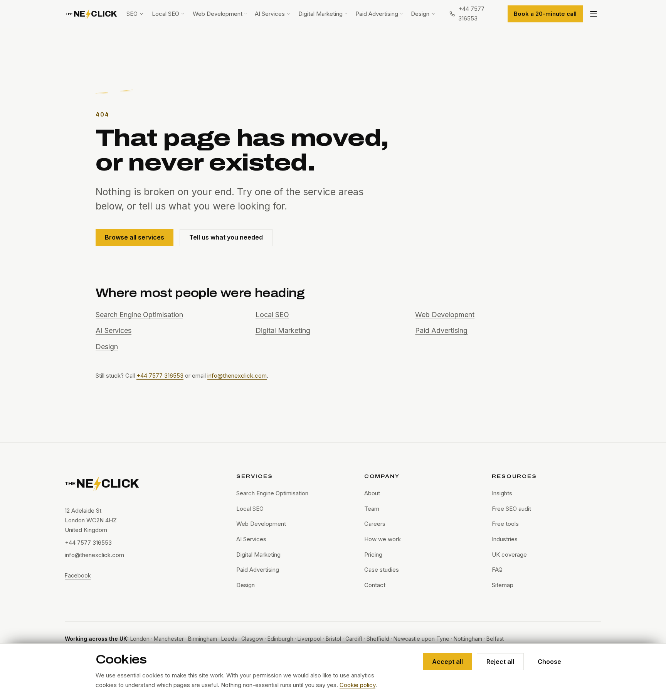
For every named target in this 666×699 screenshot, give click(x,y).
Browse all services (134, 237)
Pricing (373, 554)
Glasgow (252, 638)
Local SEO (165, 13)
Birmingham (202, 638)
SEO (132, 13)
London (140, 638)
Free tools (505, 523)
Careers (374, 523)
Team (371, 508)
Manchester (169, 638)
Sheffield (378, 638)
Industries (505, 539)
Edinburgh (280, 638)
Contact (374, 585)
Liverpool (309, 638)
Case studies (381, 569)
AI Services (270, 13)
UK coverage (509, 554)
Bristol (333, 638)
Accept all (447, 661)
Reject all (500, 661)
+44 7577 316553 (159, 375)
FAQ (497, 569)
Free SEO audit (511, 508)
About (372, 493)
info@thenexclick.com (237, 375)
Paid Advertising (376, 13)
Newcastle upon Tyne (421, 638)
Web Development (217, 13)
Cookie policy (357, 685)
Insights (502, 493)
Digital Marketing (320, 13)
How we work (382, 539)
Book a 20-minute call (545, 13)
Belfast (495, 638)
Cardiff (353, 638)
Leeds (229, 638)
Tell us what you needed (226, 237)
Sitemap (502, 585)
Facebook (78, 575)
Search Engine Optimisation (139, 315)
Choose (549, 661)
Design (420, 13)
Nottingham (468, 638)
